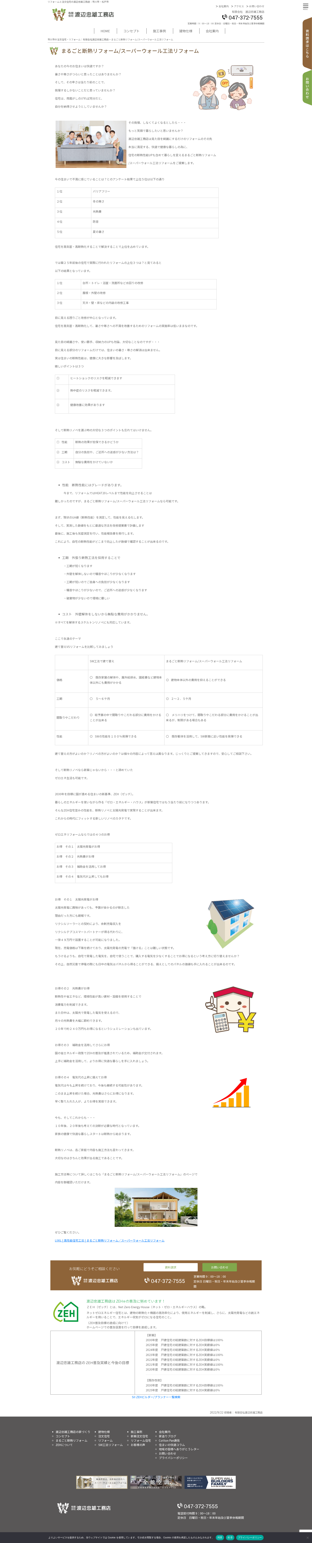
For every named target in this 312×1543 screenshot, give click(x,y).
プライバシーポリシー (173, 1458)
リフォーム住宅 (141, 1440)
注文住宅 (104, 1436)
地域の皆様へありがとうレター (179, 1449)
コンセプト (131, 30)
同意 (220, 1537)
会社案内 (224, 6)
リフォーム (105, 1440)
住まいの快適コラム (172, 1445)
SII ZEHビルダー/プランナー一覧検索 (156, 1397)
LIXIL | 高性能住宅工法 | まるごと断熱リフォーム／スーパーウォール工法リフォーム (109, 1240)
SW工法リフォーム (110, 1445)
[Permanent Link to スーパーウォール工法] (101, 1482)
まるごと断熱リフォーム (71, 1440)
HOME (105, 30)
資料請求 (307, 43)
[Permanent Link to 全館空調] (156, 1482)
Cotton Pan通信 (169, 1440)
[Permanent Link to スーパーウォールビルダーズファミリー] (210, 1482)
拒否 (230, 1537)
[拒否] (307, 1537)
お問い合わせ (256, 6)
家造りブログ (167, 1436)
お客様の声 (138, 1445)
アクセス (239, 6)
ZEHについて (64, 1445)
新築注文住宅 (139, 1436)
